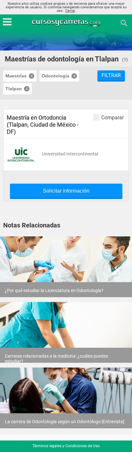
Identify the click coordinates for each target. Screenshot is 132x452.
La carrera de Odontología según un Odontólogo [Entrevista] (64, 421)
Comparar (112, 117)
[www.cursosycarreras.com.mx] (66, 22)
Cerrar (70, 11)
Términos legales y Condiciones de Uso (66, 446)
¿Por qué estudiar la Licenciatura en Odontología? (54, 290)
